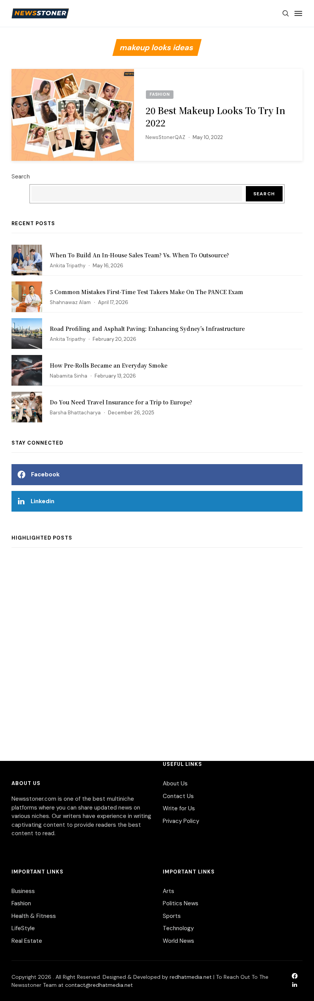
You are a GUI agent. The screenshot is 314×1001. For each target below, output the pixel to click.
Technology (178, 928)
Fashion (21, 903)
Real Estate (26, 941)
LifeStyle (23, 928)
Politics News (180, 903)
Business (23, 891)
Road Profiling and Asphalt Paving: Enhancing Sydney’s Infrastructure (147, 328)
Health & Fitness (33, 916)
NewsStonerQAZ (165, 137)
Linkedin (42, 501)
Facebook (45, 474)
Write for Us (179, 808)
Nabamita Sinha (68, 376)
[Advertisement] (157, 646)
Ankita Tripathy (67, 265)
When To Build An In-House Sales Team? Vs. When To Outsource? (139, 255)
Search (20, 176)
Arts (168, 891)
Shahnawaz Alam (70, 302)
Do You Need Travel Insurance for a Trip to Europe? (121, 402)
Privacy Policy (181, 821)
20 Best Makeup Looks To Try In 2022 (215, 116)
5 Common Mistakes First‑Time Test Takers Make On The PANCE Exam (146, 292)
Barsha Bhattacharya (75, 412)
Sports (172, 916)
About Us (175, 783)
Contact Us (178, 796)
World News (178, 941)
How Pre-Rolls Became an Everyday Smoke (108, 365)
